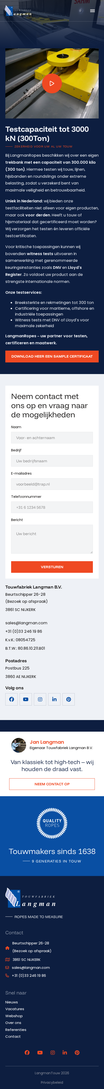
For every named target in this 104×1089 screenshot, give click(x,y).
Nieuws (11, 1002)
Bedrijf (16, 450)
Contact (13, 1036)
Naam (16, 427)
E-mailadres (21, 473)
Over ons (13, 1022)
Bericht (17, 520)
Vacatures (14, 1008)
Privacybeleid (52, 1082)
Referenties (15, 1029)
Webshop (14, 1015)
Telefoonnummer (26, 497)
